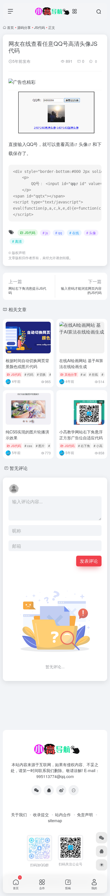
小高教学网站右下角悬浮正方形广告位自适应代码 (81, 435)
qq (73, 183)
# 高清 (17, 241)
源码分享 (24, 27)
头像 (83, 144)
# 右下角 (84, 445)
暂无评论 (19, 468)
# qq (58, 232)
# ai (83, 374)
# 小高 (98, 445)
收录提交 (41, 814)
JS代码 (39, 27)
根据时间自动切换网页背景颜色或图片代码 (27, 363)
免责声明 (85, 814)
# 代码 (29, 374)
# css (28, 445)
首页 (10, 27)
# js (45, 232)
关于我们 (19, 814)
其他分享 (71, 374)
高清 (69, 144)
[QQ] (49, 790)
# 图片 (40, 445)
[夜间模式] (101, 865)
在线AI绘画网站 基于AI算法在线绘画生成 (81, 363)
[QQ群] (74, 790)
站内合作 (63, 814)
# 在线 (74, 232)
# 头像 (91, 232)
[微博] (61, 790)
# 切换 (41, 374)
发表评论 (89, 561)
